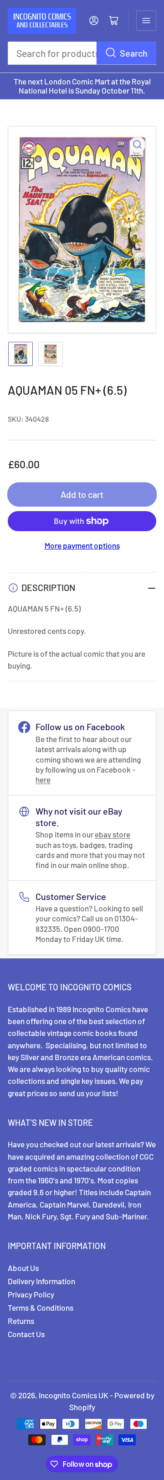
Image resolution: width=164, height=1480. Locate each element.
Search (134, 52)
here (43, 779)
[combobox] (82, 53)
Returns (21, 1320)
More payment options (82, 545)
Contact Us (26, 1334)
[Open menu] (146, 20)
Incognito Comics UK (73, 1395)
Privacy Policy (31, 1294)
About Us (23, 1267)
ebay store (112, 834)
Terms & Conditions (40, 1307)
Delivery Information (41, 1281)
